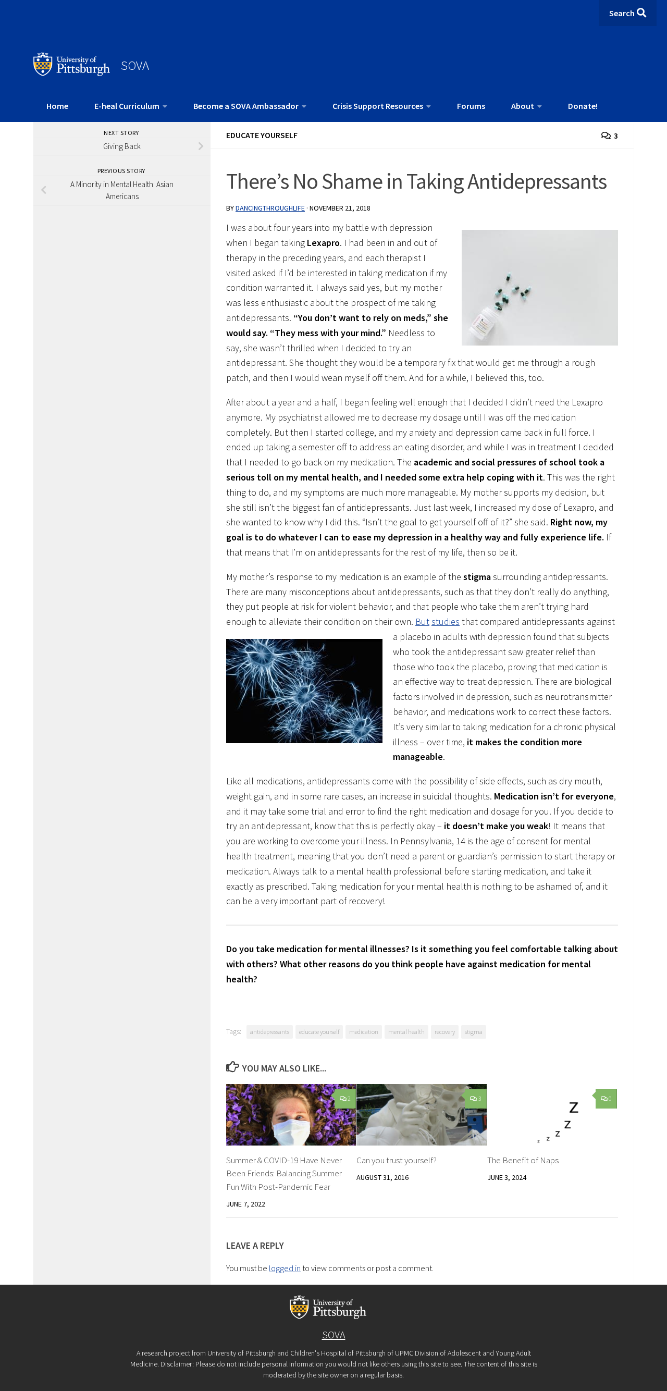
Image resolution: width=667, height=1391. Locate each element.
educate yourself (319, 1032)
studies (445, 621)
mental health (406, 1032)
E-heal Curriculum (126, 106)
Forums (471, 106)
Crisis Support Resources (377, 106)
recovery (445, 1032)
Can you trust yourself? (396, 1160)
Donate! (583, 106)
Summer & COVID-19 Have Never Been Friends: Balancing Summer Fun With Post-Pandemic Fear (284, 1173)
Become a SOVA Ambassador (246, 106)
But (422, 621)
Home (57, 106)
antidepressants (269, 1032)
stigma (474, 1032)
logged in (285, 1268)
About (522, 106)
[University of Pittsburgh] (71, 73)
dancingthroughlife (270, 208)
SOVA (135, 65)
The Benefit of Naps (523, 1160)
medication (363, 1032)
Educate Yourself (262, 135)
